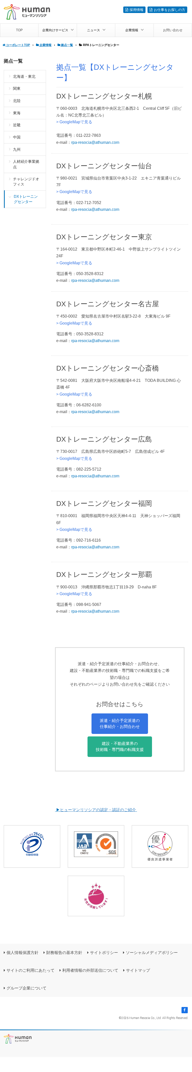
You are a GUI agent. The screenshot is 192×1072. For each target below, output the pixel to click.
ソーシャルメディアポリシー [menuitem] (152, 952)
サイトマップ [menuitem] (138, 970)
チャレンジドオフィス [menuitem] (26, 181)
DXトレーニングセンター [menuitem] (26, 199)
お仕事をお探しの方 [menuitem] (169, 10)
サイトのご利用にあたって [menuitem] (30, 970)
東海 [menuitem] (16, 113)
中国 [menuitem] (16, 137)
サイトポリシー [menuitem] (104, 952)
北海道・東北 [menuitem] (24, 76)
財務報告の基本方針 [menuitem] (64, 952)
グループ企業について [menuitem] (26, 988)
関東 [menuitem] (16, 88)
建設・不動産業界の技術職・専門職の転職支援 (120, 746)
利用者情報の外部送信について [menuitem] (90, 970)
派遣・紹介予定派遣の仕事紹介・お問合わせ (120, 723)
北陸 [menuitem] (16, 101)
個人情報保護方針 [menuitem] (22, 952)
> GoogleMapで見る (74, 122)
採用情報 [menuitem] (137, 10)
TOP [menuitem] (19, 30)
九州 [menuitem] (16, 149)
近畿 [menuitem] (16, 125)
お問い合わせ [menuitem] (172, 30)
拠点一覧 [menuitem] (13, 61)
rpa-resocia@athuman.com (95, 142)
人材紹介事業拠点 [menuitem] (26, 164)
